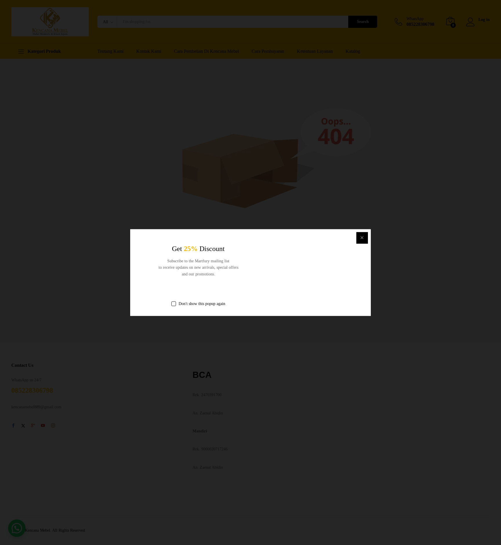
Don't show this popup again (202, 304)
